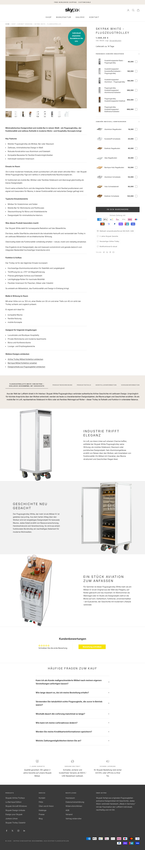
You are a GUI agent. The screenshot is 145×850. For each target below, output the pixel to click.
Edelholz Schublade (111, 196)
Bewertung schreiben (92, 647)
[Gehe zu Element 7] (52, 114)
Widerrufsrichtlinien (74, 806)
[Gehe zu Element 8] (59, 114)
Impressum (70, 798)
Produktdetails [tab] (84, 385)
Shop (49, 17)
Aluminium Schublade (112, 177)
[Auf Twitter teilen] (107, 252)
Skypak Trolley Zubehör (15, 823)
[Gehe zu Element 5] (37, 114)
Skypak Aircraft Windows (16, 806)
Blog (41, 818)
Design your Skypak (13, 814)
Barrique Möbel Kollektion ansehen (22, 363)
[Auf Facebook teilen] (104, 252)
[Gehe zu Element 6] (45, 114)
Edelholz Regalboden (112, 148)
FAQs (41, 802)
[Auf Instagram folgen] (18, 831)
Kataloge (42, 810)
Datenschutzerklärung (75, 802)
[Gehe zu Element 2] (16, 114)
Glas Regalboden (110, 158)
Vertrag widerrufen (73, 818)
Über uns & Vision (46, 806)
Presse (41, 814)
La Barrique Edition (13, 802)
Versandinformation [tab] (130, 385)
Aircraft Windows (25, 24)
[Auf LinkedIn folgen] (24, 831)
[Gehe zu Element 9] (66, 114)
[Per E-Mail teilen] (113, 252)
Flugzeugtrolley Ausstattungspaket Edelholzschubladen (111, 109)
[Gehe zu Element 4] (30, 114)
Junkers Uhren (11, 818)
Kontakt (94, 17)
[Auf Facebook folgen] (6, 831)
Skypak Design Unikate (15, 810)
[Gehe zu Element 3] (23, 114)
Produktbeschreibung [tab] (62, 385)
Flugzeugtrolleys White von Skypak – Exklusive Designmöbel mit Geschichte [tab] (26, 385)
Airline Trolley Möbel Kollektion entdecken (25, 359)
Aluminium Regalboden (112, 129)
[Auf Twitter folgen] (12, 831)
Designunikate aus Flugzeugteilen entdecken (26, 367)
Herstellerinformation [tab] (106, 385)
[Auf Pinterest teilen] (110, 252)
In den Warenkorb (117, 209)
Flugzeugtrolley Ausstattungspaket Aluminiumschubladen (112, 90)
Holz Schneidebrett (111, 186)
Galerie (80, 17)
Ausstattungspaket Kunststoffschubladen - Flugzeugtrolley (113, 71)
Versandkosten (115, 41)
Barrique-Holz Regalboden (114, 167)
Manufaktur (63, 17)
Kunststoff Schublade (112, 139)
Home (7, 24)
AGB (67, 810)
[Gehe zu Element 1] (8, 114)
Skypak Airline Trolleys (15, 798)
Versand (69, 814)
